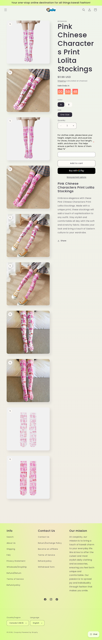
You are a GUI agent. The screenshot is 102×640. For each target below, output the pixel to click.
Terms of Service (15, 579)
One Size (64, 114)
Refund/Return (14, 573)
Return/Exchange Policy (50, 543)
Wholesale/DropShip (17, 567)
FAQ (9, 555)
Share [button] (63, 240)
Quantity (61, 120)
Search (10, 537)
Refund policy (13, 585)
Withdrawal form (46, 567)
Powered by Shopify (30, 632)
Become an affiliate (48, 549)
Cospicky (17, 632)
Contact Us (43, 537)
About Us (11, 543)
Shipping (62, 81)
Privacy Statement (16, 561)
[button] (5, 10)
